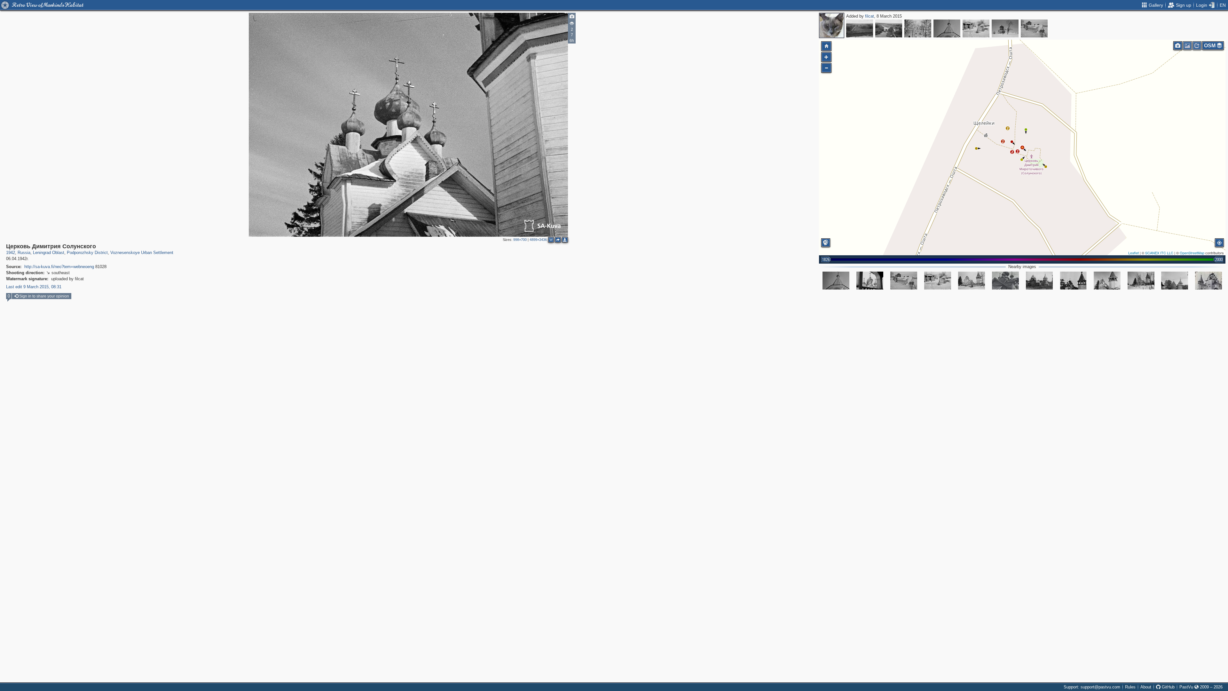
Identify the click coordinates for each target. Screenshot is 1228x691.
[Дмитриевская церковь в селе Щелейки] (1039, 281)
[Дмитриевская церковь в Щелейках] (1073, 281)
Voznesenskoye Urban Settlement (141, 252)
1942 (10, 252)
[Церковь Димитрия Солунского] (976, 28)
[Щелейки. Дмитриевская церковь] (1208, 281)
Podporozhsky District (87, 252)
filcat (869, 16)
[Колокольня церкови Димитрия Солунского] (946, 28)
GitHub (1168, 687)
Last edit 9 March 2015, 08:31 (33, 286)
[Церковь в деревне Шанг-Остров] (1005, 28)
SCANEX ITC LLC (1159, 252)
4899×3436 (538, 240)
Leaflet (1133, 252)
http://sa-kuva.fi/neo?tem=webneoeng (59, 266)
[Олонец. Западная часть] (859, 28)
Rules (1130, 687)
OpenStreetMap (1192, 252)
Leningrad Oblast (48, 252)
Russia (24, 252)
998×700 (520, 240)
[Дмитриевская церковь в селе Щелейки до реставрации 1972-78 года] (1005, 281)
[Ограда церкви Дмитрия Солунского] (1034, 28)
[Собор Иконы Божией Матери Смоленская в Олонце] (888, 28)
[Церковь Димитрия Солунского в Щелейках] (971, 281)
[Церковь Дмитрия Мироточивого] (1174, 281)
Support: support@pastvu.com (1092, 687)
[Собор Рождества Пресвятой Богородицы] (917, 28)
